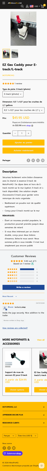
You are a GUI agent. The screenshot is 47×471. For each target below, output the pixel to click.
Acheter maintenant (23, 150)
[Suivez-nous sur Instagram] (9, 448)
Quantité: (7, 133)
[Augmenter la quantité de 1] (28, 133)
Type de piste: (16, 89)
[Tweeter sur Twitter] (38, 160)
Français (7, 436)
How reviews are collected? (15, 328)
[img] (8, 303)
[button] (9, 83)
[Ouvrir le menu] (4, 3)
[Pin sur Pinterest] (33, 160)
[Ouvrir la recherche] (22, 6)
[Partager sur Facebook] (28, 160)
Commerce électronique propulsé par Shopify (21, 466)
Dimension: (22, 103)
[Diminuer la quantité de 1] (15, 133)
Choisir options (17, 389)
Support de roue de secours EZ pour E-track (16, 374)
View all (40, 340)
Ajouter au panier (23, 142)
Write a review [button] (23, 287)
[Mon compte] (27, 6)
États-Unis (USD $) (25, 436)
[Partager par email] (42, 160)
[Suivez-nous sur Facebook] (4, 448)
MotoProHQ (8, 75)
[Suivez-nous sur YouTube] (14, 448)
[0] (42, 6)
